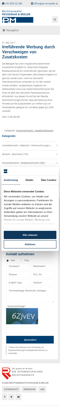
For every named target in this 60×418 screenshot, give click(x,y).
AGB (42, 389)
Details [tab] (29, 180)
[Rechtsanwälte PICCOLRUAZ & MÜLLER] (20, 16)
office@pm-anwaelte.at (46, 3)
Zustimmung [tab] (11, 180)
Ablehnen (30, 244)
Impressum (29, 389)
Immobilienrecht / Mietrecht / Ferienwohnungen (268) (27, 145)
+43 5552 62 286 (13, 3)
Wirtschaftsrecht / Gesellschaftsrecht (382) (23, 163)
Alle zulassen (30, 235)
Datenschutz (11, 389)
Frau (26, 260)
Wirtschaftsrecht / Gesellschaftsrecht (34, 130)
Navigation (12, 30)
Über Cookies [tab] (48, 180)
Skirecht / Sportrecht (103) (15, 154)
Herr (13, 260)
